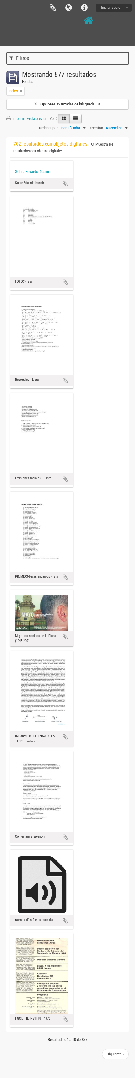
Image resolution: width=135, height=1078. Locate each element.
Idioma (68, 8)
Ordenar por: (49, 128)
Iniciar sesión (111, 7)
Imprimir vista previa (29, 118)
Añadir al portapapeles (65, 184)
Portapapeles (53, 8)
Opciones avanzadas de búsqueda (67, 104)
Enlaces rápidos (84, 8)
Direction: (96, 128)
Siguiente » (115, 1054)
